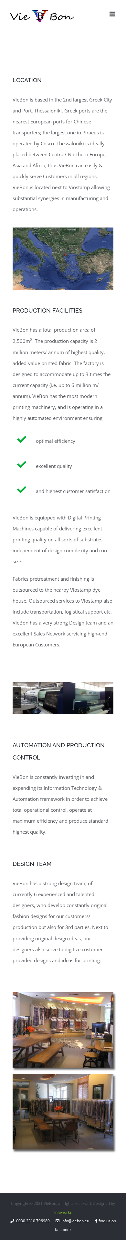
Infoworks (63, 1212)
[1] (38, 698)
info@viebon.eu (74, 1221)
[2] (88, 698)
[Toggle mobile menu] (113, 14)
